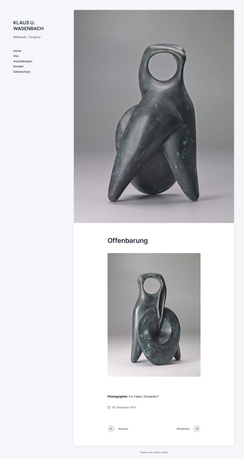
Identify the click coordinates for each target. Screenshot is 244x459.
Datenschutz (21, 71)
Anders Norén (160, 452)
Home (17, 51)
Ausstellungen (22, 61)
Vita (16, 56)
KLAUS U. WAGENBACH (28, 25)
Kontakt (18, 66)
